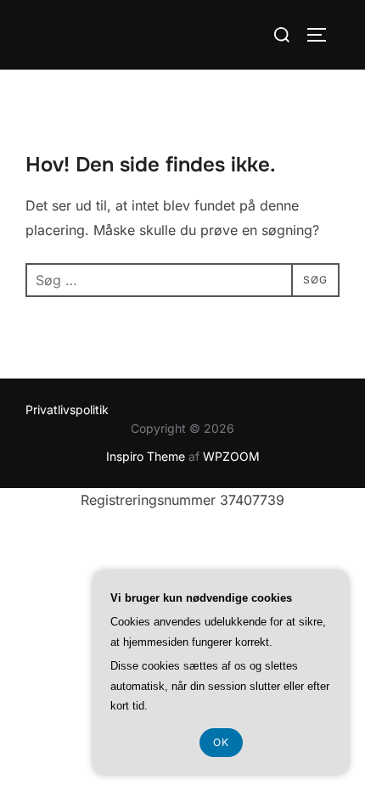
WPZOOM (231, 456)
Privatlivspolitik (67, 409)
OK (221, 742)
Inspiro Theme (145, 456)
